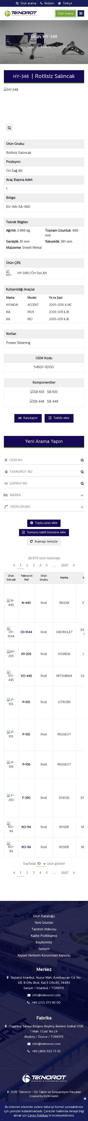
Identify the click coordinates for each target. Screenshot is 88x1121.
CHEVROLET (64, 632)
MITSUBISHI (64, 676)
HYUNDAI (64, 654)
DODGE (64, 798)
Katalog (46, 47)
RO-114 (26, 827)
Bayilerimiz (44, 942)
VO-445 (26, 676)
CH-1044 (26, 632)
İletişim (44, 949)
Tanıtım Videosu (44, 929)
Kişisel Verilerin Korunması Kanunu (44, 955)
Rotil (44, 603)
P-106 (26, 764)
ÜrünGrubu (44, 578)
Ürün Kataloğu (44, 916)
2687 (65, 565)
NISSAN (64, 603)
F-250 (26, 798)
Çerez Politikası (38, 1115)
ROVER (64, 827)
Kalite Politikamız (44, 936)
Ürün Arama (65, 13)
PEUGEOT (64, 734)
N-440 (26, 603)
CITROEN (64, 702)
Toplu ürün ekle (46, 523)
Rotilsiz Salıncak (18, 153)
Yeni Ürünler (44, 923)
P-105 (26, 702)
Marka (64, 577)
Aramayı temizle (46, 541)
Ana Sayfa (27, 47)
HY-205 (26, 654)
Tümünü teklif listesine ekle (46, 532)
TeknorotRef (26, 578)
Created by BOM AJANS (44, 1096)
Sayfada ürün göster (44, 864)
